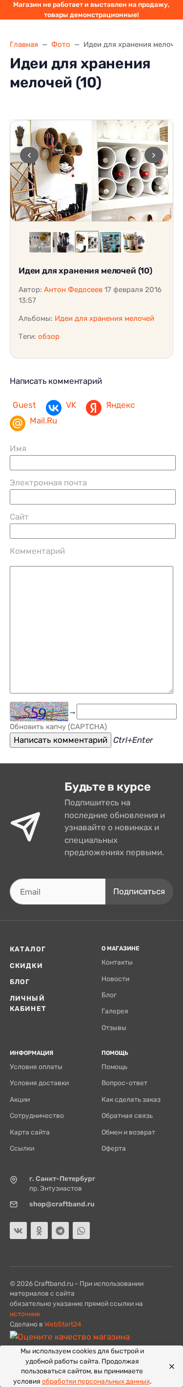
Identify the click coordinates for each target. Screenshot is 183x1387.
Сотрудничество (37, 1115)
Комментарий (37, 551)
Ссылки (22, 1148)
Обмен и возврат (128, 1132)
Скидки (26, 965)
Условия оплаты (36, 1067)
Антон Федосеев (73, 289)
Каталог (28, 949)
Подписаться (139, 891)
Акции (20, 1099)
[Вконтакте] (18, 1230)
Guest (24, 405)
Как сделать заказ (131, 1099)
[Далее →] (91, 171)
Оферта (114, 1148)
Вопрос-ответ (124, 1083)
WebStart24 (62, 1324)
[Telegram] (60, 1230)
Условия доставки (39, 1083)
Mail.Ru (43, 420)
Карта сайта (30, 1132)
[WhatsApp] (81, 1230)
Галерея (115, 1011)
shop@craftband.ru (62, 1204)
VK (71, 405)
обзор (49, 336)
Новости (115, 979)
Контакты (117, 962)
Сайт (19, 517)
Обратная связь (127, 1115)
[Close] (169, 1366)
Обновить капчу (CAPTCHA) (58, 726)
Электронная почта (48, 482)
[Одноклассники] (39, 1230)
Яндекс (120, 405)
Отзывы (114, 1027)
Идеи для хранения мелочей (104, 318)
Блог (20, 982)
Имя (18, 448)
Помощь (114, 1067)
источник (25, 1314)
